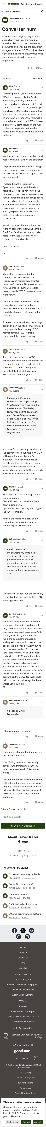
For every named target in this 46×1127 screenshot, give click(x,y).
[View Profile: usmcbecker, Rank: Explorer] (5, 876)
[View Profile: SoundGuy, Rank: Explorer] (5, 389)
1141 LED (18, 600)
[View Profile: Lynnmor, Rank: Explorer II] (5, 351)
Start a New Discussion (23, 825)
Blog (16, 1058)
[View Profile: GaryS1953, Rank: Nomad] (5, 905)
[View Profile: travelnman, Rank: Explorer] (5, 615)
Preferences (12, 1122)
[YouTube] (32, 930)
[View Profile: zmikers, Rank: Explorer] (5, 895)
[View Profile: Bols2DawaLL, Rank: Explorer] (5, 702)
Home (23, 947)
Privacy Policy (25, 1073)
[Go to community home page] (13, 4)
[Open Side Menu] (3, 4)
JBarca (12, 149)
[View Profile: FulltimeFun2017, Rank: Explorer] (5, 20)
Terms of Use (25, 1088)
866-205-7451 (25, 1045)
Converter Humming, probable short (24, 874)
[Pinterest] (27, 936)
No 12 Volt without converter (23, 904)
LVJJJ (11, 86)
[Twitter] (23, 930)
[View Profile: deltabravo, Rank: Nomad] (5, 746)
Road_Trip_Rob (29, 888)
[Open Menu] (42, 11)
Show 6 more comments (14, 809)
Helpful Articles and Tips (23, 1028)
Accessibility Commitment (25, 1093)
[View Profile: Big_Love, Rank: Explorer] (5, 268)
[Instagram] (19, 936)
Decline (26, 1122)
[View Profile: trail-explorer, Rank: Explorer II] (5, 540)
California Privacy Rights (26, 1078)
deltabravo (13, 744)
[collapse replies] (23, 84)
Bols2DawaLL (14, 701)
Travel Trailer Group (12, 11)
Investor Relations (25, 1083)
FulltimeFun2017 (16, 18)
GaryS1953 (26, 907)
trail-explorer (14, 539)
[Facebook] (14, 930)
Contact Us (23, 958)
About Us (23, 952)
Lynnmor (12, 349)
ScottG (25, 917)
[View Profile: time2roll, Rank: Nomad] (5, 488)
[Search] (22, 4)
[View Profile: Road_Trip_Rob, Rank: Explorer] (5, 885)
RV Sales (23, 1001)
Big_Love (13, 266)
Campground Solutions (23, 1022)
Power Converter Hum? (21, 884)
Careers (25, 1058)
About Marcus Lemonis (23, 995)
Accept (37, 1122)
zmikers (26, 898)
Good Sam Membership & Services (23, 1016)
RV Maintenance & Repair (23, 1011)
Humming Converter (19, 894)
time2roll (12, 487)
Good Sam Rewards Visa (23, 990)
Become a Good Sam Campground (23, 984)
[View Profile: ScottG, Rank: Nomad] (5, 915)
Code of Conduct (23, 974)
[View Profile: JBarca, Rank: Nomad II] (5, 150)
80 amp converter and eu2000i (25, 914)
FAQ (23, 963)
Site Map (23, 968)
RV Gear (23, 1006)
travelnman (14, 614)
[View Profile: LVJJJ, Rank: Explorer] (5, 87)
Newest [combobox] (38, 78)
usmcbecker (28, 878)
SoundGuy (13, 388)
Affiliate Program (23, 979)
